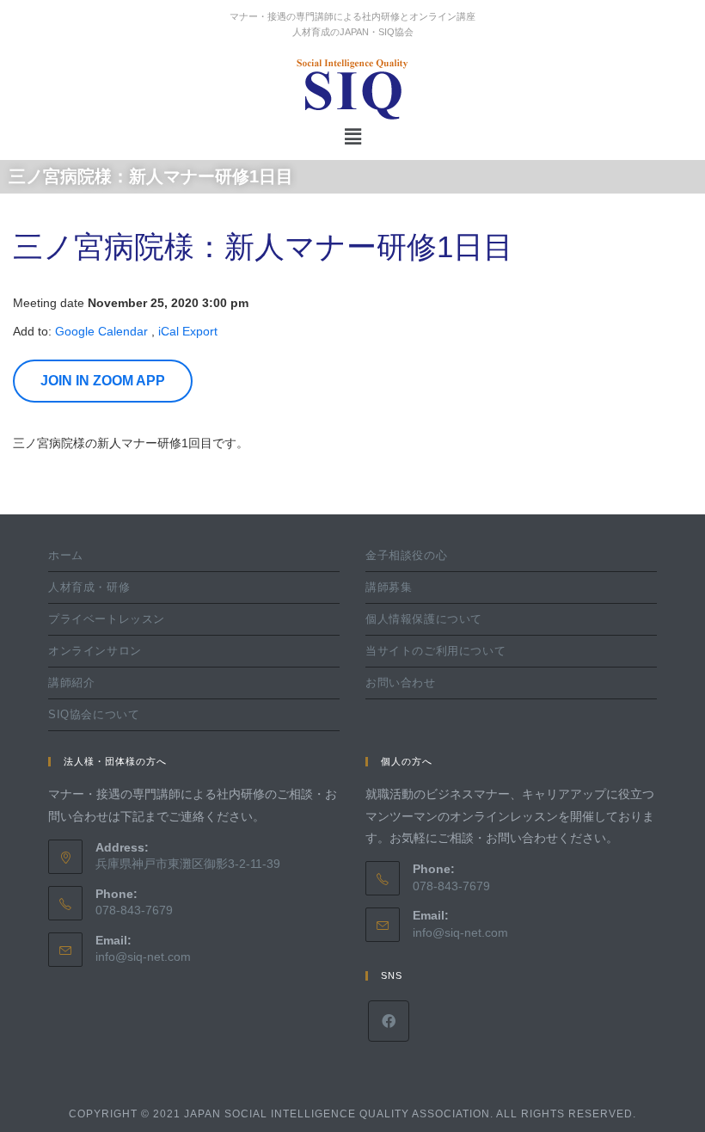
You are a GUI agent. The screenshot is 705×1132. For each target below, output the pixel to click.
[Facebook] (388, 1021)
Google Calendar (101, 331)
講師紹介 (71, 682)
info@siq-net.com (143, 956)
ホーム (65, 555)
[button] (352, 136)
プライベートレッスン (106, 618)
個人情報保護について (423, 618)
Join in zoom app (102, 380)
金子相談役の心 (406, 555)
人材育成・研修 (89, 587)
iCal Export (188, 331)
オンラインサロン (95, 650)
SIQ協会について (93, 714)
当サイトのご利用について (435, 650)
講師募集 (388, 587)
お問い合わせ (400, 682)
